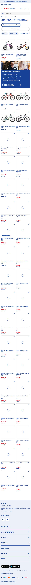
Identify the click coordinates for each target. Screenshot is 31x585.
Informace (5, 527)
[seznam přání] (25, 9)
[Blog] (15, 559)
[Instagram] (3, 519)
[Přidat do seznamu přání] (14, 40)
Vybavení (7, 16)
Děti (2, 16)
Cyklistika (12, 33)
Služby (4, 553)
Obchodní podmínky (5, 571)
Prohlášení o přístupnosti (7, 573)
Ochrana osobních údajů (17, 571)
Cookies (26, 571)
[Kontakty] (15, 548)
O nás (3, 537)
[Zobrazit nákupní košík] (28, 9)
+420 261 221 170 (6, 506)
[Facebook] (7, 519)
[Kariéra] (15, 542)
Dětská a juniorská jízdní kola (11, 25)
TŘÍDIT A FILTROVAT (15, 29)
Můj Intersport (7, 532)
